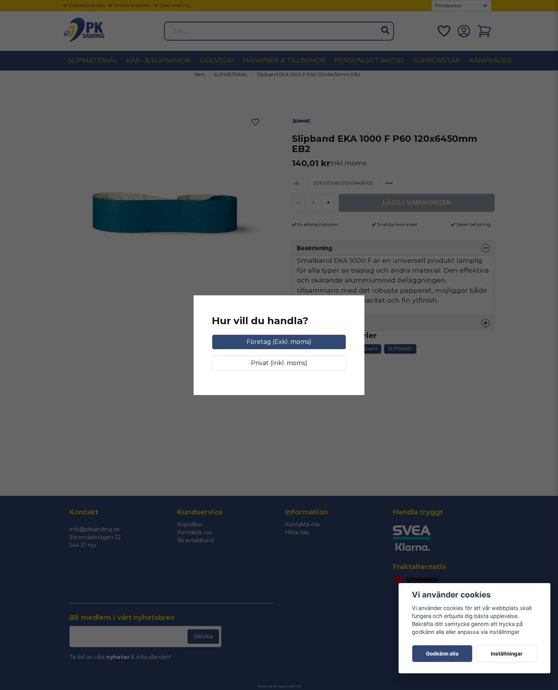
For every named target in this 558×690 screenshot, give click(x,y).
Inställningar (507, 654)
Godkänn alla (442, 654)
